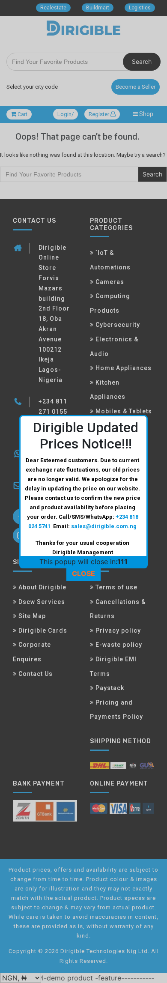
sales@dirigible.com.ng (104, 526)
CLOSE (83, 573)
